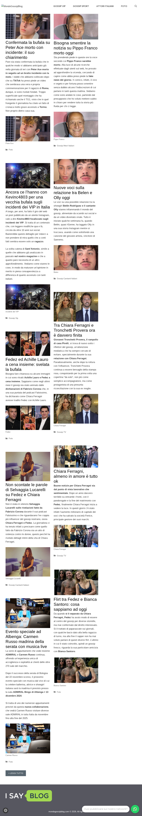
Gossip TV (61, 432)
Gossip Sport (81, 6)
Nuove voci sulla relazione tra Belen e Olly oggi (73, 192)
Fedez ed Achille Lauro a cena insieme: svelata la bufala (27, 364)
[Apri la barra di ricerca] (136, 6)
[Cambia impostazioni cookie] (5, 810)
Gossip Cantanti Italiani (67, 278)
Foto (124, 6)
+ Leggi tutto (15, 773)
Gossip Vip (59, 6)
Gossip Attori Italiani (65, 146)
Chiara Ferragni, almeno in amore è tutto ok (76, 476)
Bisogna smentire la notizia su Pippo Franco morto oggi (75, 48)
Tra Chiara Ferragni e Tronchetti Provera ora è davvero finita (74, 330)
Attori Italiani (105, 6)
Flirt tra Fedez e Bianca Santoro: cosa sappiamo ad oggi (75, 604)
